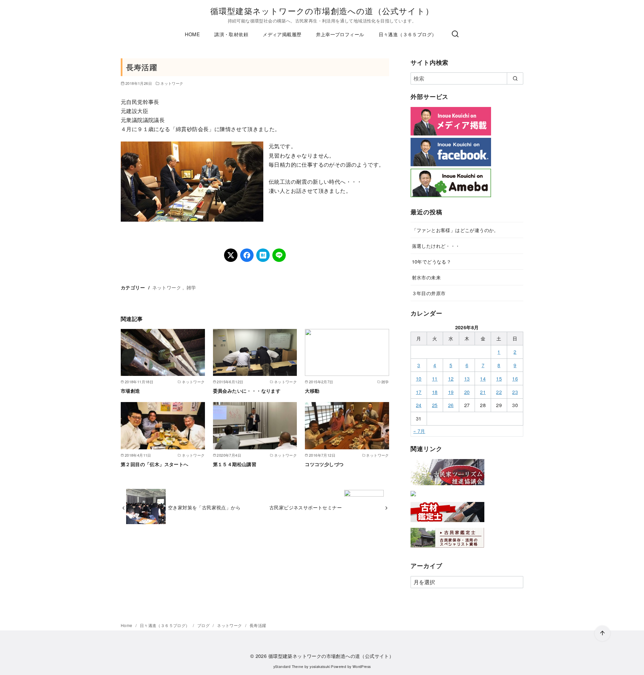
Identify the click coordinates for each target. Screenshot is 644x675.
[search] (515, 78)
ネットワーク (171, 83)
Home (127, 625)
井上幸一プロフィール (340, 34)
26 (451, 404)
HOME (192, 34)
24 (419, 404)
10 (419, 378)
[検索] (455, 34)
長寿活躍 (258, 625)
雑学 (191, 287)
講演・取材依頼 (231, 34)
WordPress (362, 666)
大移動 (312, 390)
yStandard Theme (288, 666)
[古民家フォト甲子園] (413, 497)
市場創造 (130, 390)
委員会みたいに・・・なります (247, 390)
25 (435, 404)
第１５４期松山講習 (235, 464)
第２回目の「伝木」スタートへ (155, 464)
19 (451, 391)
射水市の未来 (426, 277)
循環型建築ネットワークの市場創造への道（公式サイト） (322, 10)
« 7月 (419, 430)
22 (499, 391)
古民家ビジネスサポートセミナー (305, 507)
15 (499, 378)
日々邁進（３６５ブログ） (408, 34)
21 (483, 391)
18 (435, 391)
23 (515, 391)
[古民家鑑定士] (447, 549)
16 (515, 378)
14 (483, 378)
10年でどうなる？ (431, 261)
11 (435, 378)
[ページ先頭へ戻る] (602, 633)
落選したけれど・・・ (436, 245)
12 (451, 378)
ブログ (204, 625)
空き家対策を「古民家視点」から (204, 507)
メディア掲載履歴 (282, 34)
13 (467, 378)
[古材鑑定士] (447, 523)
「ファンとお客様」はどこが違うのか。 (455, 229)
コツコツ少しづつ (324, 464)
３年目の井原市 (429, 292)
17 (419, 391)
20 (467, 391)
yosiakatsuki (320, 666)
